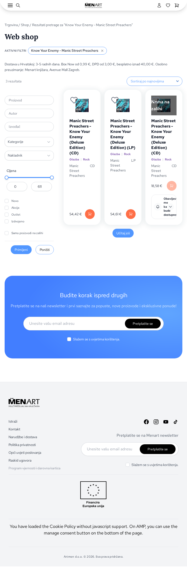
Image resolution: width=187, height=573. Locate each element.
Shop (25, 25)
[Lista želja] (168, 5)
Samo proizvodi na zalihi (27, 233)
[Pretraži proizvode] (18, 5)
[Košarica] (176, 5)
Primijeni (21, 249)
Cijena (11, 170)
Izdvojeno (17, 221)
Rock (86, 159)
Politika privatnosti (22, 445)
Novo (15, 201)
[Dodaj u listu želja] (74, 100)
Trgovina (11, 25)
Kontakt (14, 429)
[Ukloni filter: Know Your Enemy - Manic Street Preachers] (102, 50)
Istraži (13, 421)
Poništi (45, 249)
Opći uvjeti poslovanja (25, 452)
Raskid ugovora (20, 460)
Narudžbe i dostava (23, 437)
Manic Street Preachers (77, 171)
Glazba (74, 159)
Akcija (15, 208)
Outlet (15, 215)
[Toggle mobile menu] (10, 5)
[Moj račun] (159, 5)
